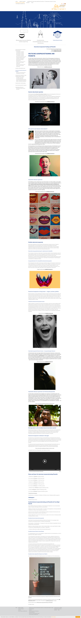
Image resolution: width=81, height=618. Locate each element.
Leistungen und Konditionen (20, 58)
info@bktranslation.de (57, 51)
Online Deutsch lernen (20, 2)
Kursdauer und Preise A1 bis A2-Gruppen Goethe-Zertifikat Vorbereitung (20, 62)
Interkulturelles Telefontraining (21, 83)
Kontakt (28, 2)
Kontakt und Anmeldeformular (20, 68)
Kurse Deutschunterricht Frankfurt (21, 85)
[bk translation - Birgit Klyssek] (59, 6)
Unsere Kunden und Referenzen (33, 614)
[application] (45, 461)
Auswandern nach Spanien (20, 77)
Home (17, 1)
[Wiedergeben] (30, 469)
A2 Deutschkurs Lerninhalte (20, 52)
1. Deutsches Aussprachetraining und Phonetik (36, 471)
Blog (32, 2)
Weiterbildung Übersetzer (20, 3)
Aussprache (52, 58)
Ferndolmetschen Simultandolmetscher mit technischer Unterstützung (41, 1)
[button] (45, 461)
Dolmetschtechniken (32, 612)
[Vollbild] (59, 469)
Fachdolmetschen (31, 608)
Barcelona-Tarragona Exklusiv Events (34, 613)
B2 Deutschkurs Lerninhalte (20, 54)
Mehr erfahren (53, 616)
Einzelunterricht (41, 355)
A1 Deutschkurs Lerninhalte (20, 51)
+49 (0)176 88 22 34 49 (57, 50)
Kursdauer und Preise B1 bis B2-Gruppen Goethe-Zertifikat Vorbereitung (20, 65)
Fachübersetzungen (21, 608)
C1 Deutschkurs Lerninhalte (20, 55)
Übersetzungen (22, 1)
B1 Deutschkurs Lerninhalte (20, 53)
